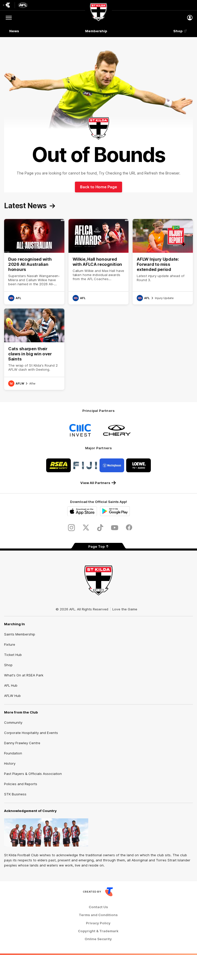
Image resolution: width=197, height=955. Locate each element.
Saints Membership (19, 634)
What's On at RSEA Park (23, 675)
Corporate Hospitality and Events (31, 733)
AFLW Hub (12, 696)
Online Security (98, 939)
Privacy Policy (98, 923)
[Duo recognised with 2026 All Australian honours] (34, 261)
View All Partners (95, 483)
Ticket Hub (13, 655)
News (14, 31)
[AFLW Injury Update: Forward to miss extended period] (163, 261)
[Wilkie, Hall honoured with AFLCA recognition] (98, 261)
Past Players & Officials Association (33, 774)
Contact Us (98, 907)
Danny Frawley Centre (22, 743)
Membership (96, 31)
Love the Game (124, 609)
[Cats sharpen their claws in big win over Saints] (34, 349)
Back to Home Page (98, 186)
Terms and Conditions (98, 915)
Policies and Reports (20, 784)
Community (13, 722)
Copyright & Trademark (98, 931)
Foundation (13, 753)
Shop (178, 31)
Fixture (9, 644)
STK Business (15, 794)
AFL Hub (10, 685)
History (9, 763)
